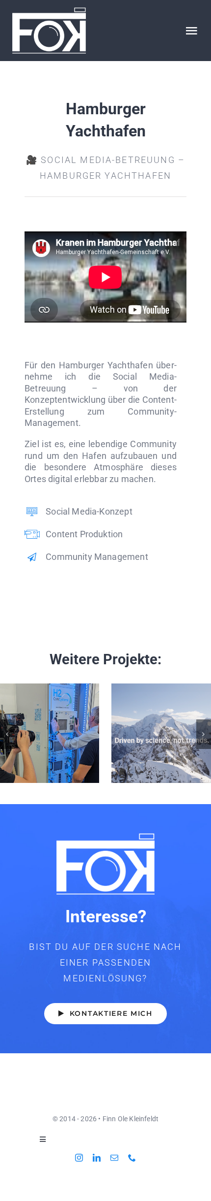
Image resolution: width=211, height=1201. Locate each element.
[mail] (114, 1158)
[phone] (132, 1158)
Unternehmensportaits (50, 733)
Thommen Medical (161, 733)
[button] (7, 734)
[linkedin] (97, 1158)
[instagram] (79, 1158)
